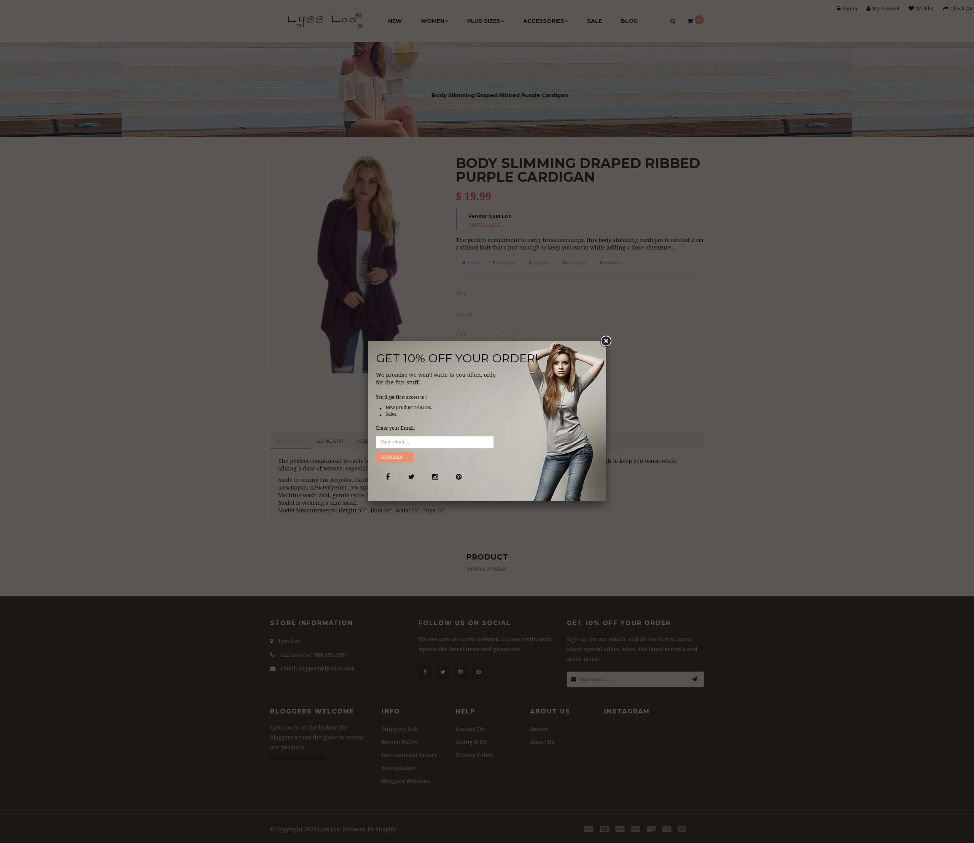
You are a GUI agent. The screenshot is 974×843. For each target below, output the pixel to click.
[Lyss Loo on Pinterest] (458, 476)
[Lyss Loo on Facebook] (387, 476)
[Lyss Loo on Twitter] (411, 476)
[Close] (606, 341)
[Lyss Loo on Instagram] (434, 476)
